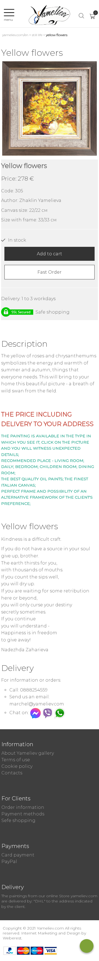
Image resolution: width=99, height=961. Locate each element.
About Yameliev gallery (27, 753)
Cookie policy (16, 766)
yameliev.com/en (15, 35)
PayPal (9, 861)
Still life (37, 35)
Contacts (11, 772)
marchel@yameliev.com (36, 704)
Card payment (17, 855)
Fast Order (49, 272)
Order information (22, 807)
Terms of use (15, 759)
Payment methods (22, 814)
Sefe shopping (18, 820)
